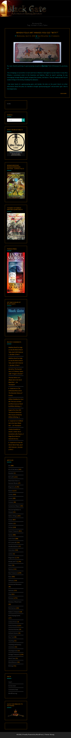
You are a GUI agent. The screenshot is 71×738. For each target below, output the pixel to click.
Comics (10, 494)
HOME (9, 104)
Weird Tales (11, 658)
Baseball (11, 473)
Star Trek (11, 637)
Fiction (10, 527)
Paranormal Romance (14, 584)
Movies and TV (12, 561)
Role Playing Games (14, 615)
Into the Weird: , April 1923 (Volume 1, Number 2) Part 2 (15, 352)
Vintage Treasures (13, 654)
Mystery (10, 569)
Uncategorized (12, 651)
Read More (64, 93)
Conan (10, 498)
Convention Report (14, 506)
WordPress (39, 734)
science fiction (12, 622)
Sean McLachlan (43, 36)
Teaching (11, 641)
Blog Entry (11, 487)
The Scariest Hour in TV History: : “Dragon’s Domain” (15, 371)
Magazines (11, 557)
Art (9, 465)
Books (10, 491)
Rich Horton (12, 608)
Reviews (10, 598)
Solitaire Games (13, 633)
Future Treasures (13, 531)
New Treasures (12, 573)
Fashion (10, 523)
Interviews (11, 550)
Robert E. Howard (13, 612)
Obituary (11, 580)
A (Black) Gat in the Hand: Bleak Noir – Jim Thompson (15, 423)
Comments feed (13, 689)
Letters (10, 554)
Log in (10, 682)
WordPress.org (12, 693)
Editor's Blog (12, 516)
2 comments (55, 36)
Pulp (9, 594)
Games (10, 535)
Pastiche (11, 590)
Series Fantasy (12, 625)
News (10, 576)
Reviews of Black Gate (14, 602)
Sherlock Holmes (13, 629)
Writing (10, 666)
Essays (10, 520)
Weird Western (12, 662)
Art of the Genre (13, 469)
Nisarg (52, 734)
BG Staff (10, 477)
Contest (10, 502)
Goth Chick (11, 538)
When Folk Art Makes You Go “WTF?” (37, 32)
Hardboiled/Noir (13, 546)
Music (10, 565)
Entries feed (12, 686)
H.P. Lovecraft (12, 542)
